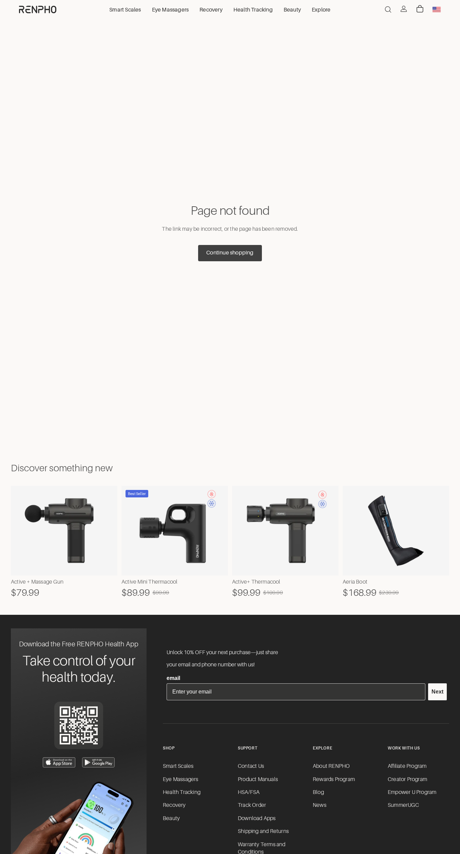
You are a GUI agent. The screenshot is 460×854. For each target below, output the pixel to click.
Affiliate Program (407, 766)
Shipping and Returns (263, 831)
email (173, 678)
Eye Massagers (180, 779)
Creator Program (407, 779)
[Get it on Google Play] (98, 762)
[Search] (388, 9)
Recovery (174, 805)
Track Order (252, 805)
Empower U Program (412, 792)
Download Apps (257, 818)
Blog (318, 792)
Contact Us (251, 766)
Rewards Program (334, 779)
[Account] (404, 8)
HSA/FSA (249, 792)
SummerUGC (403, 805)
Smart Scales (178, 766)
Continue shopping (229, 253)
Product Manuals (258, 779)
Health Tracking (181, 792)
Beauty (171, 818)
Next (437, 692)
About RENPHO (331, 766)
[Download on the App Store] (59, 762)
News (319, 805)
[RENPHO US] (37, 9)
